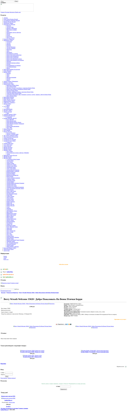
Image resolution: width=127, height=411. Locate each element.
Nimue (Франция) (8, 129)
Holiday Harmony (10, 201)
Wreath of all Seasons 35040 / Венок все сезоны (32, 352)
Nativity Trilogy (10, 220)
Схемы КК (9, 117)
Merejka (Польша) (8, 147)
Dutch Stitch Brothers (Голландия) (12, 69)
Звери (7, 74)
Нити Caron (9, 125)
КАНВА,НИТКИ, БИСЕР (10, 118)
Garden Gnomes (10, 196)
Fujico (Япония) (7, 70)
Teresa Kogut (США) (9, 249)
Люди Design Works (11, 86)
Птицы (8, 35)
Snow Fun (8, 233)
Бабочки (8, 44)
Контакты (12, 12)
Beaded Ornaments (10, 172)
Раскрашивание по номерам (13, 65)
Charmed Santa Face (11, 184)
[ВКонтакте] (66, 324)
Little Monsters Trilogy (11, 211)
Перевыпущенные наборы (13, 62)
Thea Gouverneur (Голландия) (11, 137)
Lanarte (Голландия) (8, 138)
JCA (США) (6, 106)
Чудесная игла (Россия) (9, 24)
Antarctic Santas (10, 163)
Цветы (8, 68)
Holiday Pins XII (10, 205)
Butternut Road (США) (9, 101)
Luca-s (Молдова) (8, 144)
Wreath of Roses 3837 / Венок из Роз (32, 356)
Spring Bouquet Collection (12, 237)
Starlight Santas (10, 238)
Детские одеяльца (10, 48)
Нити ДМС (9, 127)
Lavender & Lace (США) (10, 140)
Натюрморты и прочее (12, 53)
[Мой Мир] (71, 324)
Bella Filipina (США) (9, 98)
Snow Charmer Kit (10, 230)
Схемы (8, 154)
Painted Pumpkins (10, 221)
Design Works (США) (9, 84)
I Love (8, 207)
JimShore (8, 208)
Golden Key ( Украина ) (9, 102)
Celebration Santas (10, 180)
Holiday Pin (9, 203)
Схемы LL (9, 142)
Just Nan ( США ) (8, 110)
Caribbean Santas (10, 179)
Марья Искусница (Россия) (10, 155)
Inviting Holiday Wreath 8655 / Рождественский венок (95, 352)
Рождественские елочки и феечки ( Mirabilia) (17, 152)
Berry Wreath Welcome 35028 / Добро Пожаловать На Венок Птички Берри (39, 292)
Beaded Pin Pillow (10, 174)
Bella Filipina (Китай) (9, 97)
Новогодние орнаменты (12, 56)
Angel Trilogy (9, 162)
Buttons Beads (9, 176)
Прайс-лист (18, 12)
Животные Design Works (12, 85)
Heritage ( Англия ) (8, 82)
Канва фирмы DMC (11, 121)
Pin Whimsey (9, 222)
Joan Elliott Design (8, 109)
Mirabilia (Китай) (8, 148)
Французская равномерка (12, 126)
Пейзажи (8, 61)
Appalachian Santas (11, 167)
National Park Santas (11, 218)
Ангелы (8, 43)
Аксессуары (7, 250)
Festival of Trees (10, 192)
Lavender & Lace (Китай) (10, 139)
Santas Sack (9, 228)
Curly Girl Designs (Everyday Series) (15, 188)
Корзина (3, 363)
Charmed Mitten (10, 181)
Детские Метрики (10, 47)
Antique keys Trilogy (11, 164)
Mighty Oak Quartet (11, 215)
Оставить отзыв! (14, 283)
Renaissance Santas (11, 225)
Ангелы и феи (10, 27)
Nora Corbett (9, 151)
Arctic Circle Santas (11, 168)
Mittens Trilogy (10, 216)
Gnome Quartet (10, 199)
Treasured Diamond (11, 244)
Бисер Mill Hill (10, 119)
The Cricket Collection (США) (11, 135)
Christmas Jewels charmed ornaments (15, 187)
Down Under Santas (11, 191)
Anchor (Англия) (8, 111)
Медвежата (9, 52)
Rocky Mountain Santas (12, 226)
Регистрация (4, 378)
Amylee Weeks (10, 160)
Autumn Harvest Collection (12, 170)
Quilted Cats (9, 224)
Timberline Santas (10, 241)
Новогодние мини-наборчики (13, 55)
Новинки (8, 25)
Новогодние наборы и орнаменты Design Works (18, 89)
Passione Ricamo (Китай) (10, 21)
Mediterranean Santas (11, 213)
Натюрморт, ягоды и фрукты (13, 32)
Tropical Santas (10, 245)
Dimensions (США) (8, 40)
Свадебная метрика (11, 66)
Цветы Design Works (11, 96)
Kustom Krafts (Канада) (9, 115)
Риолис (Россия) (8, 131)
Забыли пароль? (12, 378)
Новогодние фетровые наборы (14, 59)
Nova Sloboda (7, 130)
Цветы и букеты (10, 37)
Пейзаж (8, 33)
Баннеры (8, 45)
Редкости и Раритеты (9, 39)
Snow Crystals (9, 232)
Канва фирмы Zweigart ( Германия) (15, 123)
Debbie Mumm (10, 189)
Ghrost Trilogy (9, 197)
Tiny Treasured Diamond (12, 242)
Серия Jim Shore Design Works (13, 93)
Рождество (9, 36)
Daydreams (9, 41)
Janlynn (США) (7, 103)
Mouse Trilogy (9, 217)
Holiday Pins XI (10, 204)
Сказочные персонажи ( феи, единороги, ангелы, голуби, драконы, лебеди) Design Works (28, 94)
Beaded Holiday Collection (12, 171)
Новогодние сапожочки (12, 57)
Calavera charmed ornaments (13, 178)
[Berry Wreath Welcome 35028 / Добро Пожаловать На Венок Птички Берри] (32, 303)
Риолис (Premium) (10, 133)
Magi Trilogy (9, 212)
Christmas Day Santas (11, 185)
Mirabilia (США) (8, 150)
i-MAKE (6, 18)
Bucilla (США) (7, 72)
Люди (7, 31)
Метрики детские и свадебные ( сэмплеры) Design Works (20, 88)
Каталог (3, 292)
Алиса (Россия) (7, 146)
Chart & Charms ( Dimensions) (11, 81)
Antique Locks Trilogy (11, 166)
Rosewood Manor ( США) (10, 248)
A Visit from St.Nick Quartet (13, 159)
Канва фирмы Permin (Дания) (13, 122)
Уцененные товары (8, 23)
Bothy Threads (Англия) (9, 99)
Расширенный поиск (6, 290)
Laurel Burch (9, 209)
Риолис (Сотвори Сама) (12, 134)
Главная (3, 12)
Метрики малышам (11, 77)
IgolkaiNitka (10, 271)
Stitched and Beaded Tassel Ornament (15, 240)
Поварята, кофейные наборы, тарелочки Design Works (19, 92)
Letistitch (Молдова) (8, 143)
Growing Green (10, 200)
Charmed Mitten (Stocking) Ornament (15, 183)
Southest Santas (10, 236)
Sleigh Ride (9, 229)
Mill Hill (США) (7, 158)
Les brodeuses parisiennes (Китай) (12, 20)
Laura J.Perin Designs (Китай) (11, 19)
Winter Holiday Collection (12, 246)
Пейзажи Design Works (12, 90)
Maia (7, 113)
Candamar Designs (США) (10, 114)
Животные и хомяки (11, 29)
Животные (9, 49)
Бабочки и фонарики (11, 28)
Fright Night (9, 195)
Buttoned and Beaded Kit (12, 175)
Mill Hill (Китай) (8, 156)
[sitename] (17, 11)
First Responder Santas (11, 193)
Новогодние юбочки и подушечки (15, 60)
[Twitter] (67, 324)
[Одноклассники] (69, 324)
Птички (8, 64)
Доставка (7, 12)
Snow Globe (9, 234)
